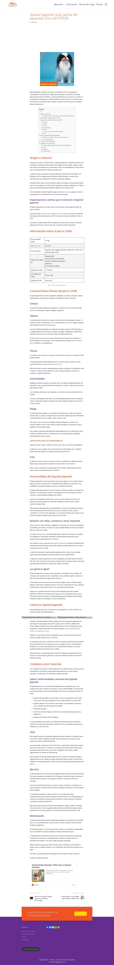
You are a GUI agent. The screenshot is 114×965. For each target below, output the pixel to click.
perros (44, 534)
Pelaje (45, 129)
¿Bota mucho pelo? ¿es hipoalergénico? (54, 131)
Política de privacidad (28, 934)
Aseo (44, 147)
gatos (56, 543)
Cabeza (45, 124)
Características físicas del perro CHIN (51, 120)
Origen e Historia (45, 114)
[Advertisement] (57, 37)
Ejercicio (45, 149)
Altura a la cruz (35, 246)
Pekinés (50, 364)
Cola (44, 133)
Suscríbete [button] (80, 914)
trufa (69, 323)
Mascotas (34, 22)
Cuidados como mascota (47, 143)
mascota (68, 192)
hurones (62, 543)
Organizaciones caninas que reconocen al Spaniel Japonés (58, 116)
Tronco (45, 126)
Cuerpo (45, 122)
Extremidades (47, 127)
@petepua (68, 99)
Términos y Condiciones (29, 931)
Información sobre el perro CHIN (49, 118)
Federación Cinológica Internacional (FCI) (55, 213)
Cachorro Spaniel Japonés (47, 141)
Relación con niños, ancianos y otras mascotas (55, 137)
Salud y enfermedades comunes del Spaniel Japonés (57, 145)
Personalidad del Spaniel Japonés (50, 135)
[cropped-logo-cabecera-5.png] (13, 4)
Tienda (24, 937)
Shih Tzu (58, 364)
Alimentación (46, 151)
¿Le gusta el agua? (48, 139)
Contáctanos (25, 940)
